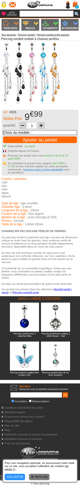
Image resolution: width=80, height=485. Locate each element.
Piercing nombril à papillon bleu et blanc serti (24, 373)
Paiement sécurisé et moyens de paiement (31, 434)
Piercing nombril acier (25, 292)
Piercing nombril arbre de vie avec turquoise (55, 373)
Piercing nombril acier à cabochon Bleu (25, 334)
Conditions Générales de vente (24, 407)
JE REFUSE (39, 477)
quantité (9, 125)
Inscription (21, 401)
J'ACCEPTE (14, 477)
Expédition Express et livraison (23, 439)
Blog (7, 430)
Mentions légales (15, 412)
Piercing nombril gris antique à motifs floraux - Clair (56, 334)
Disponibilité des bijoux (19, 421)
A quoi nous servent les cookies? (25, 416)
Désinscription (40, 401)
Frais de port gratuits (17, 443)
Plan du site (12, 425)
